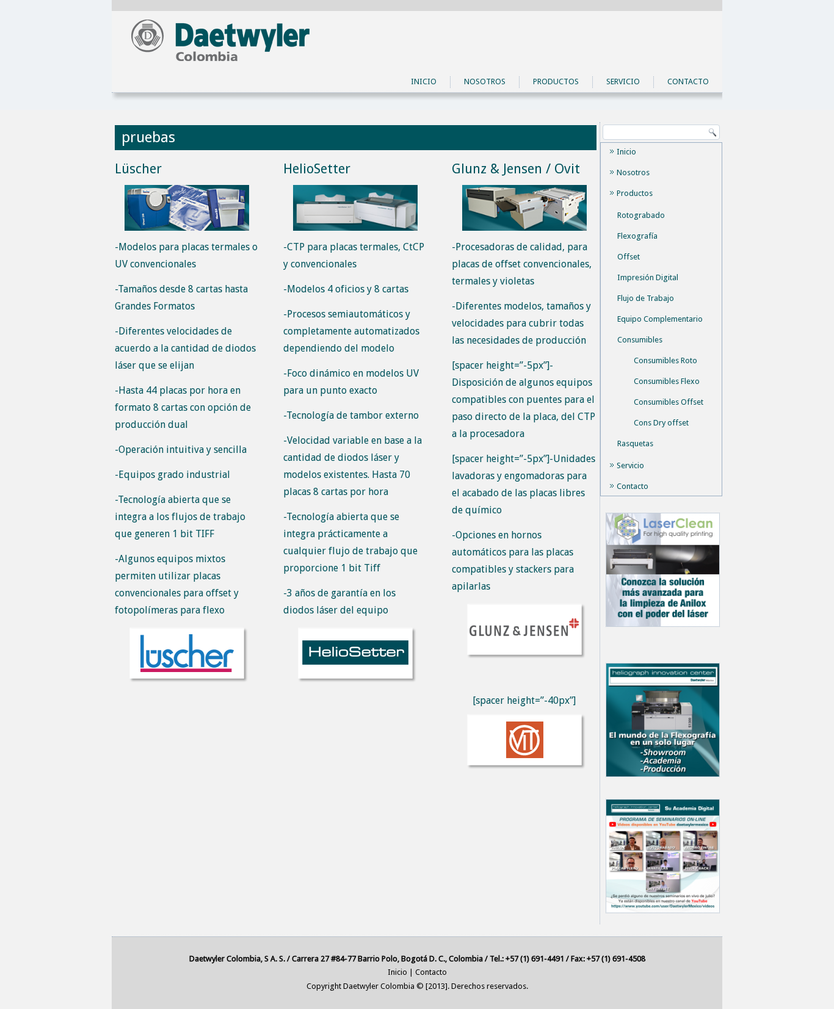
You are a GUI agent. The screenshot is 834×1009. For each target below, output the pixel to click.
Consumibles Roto (665, 360)
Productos (556, 81)
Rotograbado (641, 215)
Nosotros (485, 81)
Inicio (424, 81)
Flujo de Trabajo (645, 298)
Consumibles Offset (668, 402)
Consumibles (639, 339)
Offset (628, 256)
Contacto (688, 81)
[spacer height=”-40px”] (524, 700)
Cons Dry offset (661, 422)
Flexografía (637, 235)
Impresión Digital (647, 277)
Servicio (623, 81)
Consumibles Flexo (667, 381)
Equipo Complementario (660, 319)
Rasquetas (635, 443)
